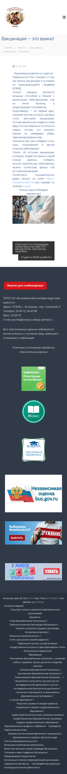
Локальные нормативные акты (24, 636)
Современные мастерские (16, 764)
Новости (21, 48)
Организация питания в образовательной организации (31, 760)
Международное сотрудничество (20, 756)
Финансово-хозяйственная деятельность (24, 745)
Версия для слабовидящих (25, 285)
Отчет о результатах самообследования (28, 639)
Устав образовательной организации (27, 621)
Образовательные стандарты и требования (25, 726)
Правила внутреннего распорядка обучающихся (33, 624)
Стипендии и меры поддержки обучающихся (26, 752)
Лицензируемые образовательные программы (37, 677)
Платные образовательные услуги (20, 741)
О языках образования (20, 700)
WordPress (39, 602)
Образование (34, 655)
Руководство (55, 726)
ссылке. (26, 186)
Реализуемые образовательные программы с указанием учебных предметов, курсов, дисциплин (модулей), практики (37, 662)
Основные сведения (14, 606)
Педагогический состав (15, 730)
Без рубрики (36, 48)
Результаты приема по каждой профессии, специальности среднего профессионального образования (37, 707)
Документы (34, 617)
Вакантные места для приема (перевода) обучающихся (31, 749)
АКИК (31, 598)
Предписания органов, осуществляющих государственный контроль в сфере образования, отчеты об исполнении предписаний (37, 647)
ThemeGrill (53, 598)
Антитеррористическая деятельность (22, 767)
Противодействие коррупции (46, 764)
